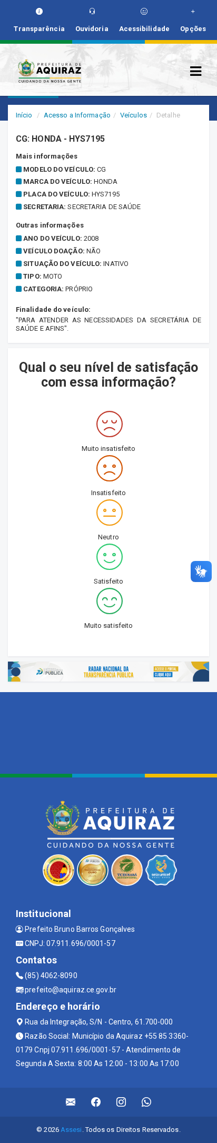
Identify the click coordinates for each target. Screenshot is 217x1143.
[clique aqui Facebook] (96, 1102)
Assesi (71, 1130)
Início (24, 115)
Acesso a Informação (77, 115)
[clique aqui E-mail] (71, 1102)
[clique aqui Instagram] (121, 1102)
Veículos (133, 115)
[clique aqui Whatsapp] (146, 1102)
